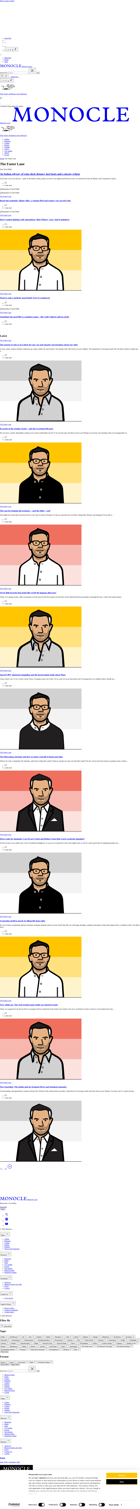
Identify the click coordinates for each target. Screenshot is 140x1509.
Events (6, 155)
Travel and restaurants (11, 1249)
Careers (7, 1288)
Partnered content (10, 1272)
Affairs (6, 139)
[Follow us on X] (6, 1216)
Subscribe (7, 38)
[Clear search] (32, 71)
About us (7, 1282)
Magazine (7, 58)
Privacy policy (9, 1308)
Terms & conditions (11, 1310)
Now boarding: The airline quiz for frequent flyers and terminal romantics (33, 1087)
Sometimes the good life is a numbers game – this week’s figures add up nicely (35, 317)
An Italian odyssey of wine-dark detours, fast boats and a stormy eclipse (40, 174)
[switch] (63, 1504)
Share (3, 1209)
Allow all (121, 1475)
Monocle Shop (9, 1375)
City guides (8, 151)
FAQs (6, 1286)
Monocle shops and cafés (13, 1284)
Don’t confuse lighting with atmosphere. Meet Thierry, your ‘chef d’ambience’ (35, 219)
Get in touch (8, 1298)
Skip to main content (7, 1)
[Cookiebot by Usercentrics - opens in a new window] (14, 1504)
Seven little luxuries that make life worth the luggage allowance (28, 593)
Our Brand (4, 1278)
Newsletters (8, 1269)
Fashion (7, 147)
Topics (3, 1235)
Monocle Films (9, 1390)
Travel (6, 149)
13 (6, 1169)
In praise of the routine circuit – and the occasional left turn (27, 429)
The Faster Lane (5, 196)
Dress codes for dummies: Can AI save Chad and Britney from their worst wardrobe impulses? (42, 839)
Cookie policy (9, 1312)
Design (6, 145)
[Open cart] (5, 46)
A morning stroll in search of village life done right (23, 921)
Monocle (4, 1442)
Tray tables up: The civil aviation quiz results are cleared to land (29, 1005)
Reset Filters (5, 1364)
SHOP (6, 153)
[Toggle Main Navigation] (1, 54)
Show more (4, 1352)
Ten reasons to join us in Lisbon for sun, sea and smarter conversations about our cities (39, 345)
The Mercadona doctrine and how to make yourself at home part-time (31, 757)
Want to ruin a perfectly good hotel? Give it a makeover (25, 298)
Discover (4, 1255)
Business (7, 141)
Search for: (4, 73)
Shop (6, 62)
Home (2, 159)
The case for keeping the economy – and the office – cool (25, 511)
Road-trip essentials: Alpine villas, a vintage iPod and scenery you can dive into (35, 200)
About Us (7, 1446)
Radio (6, 60)
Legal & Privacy (6, 1304)
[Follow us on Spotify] (6, 1221)
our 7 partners (41, 1478)
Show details (114, 1505)
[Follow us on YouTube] (6, 1225)
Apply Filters (15, 1364)
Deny (122, 1482)
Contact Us (4, 1294)
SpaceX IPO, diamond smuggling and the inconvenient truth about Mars (33, 675)
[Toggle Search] (4, 76)
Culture (7, 143)
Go (38, 73)
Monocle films (9, 1270)
